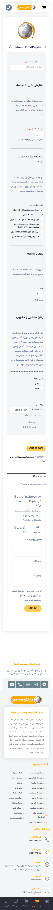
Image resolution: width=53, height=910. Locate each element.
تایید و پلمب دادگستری (24, 219)
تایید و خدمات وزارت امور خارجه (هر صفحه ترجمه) (26, 226)
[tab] (26, 476)
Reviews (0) (39, 476)
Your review (33, 540)
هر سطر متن (35, 129)
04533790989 (35, 853)
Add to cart (36, 448)
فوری (37, 388)
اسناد (32, 457)
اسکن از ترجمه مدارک (25, 236)
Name (38, 562)
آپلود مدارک (39, 404)
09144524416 (35, 840)
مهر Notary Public (25, 232)
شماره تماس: (35, 837)
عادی (37, 383)
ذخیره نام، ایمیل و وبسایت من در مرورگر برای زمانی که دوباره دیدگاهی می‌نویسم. (27, 595)
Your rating (36, 530)
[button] (44, 8)
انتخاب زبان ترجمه (33, 61)
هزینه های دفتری (26, 210)
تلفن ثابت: (36, 849)
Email (38, 576)
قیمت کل (32, 422)
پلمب (31, 214)
